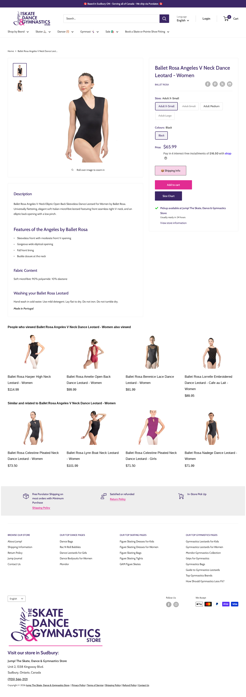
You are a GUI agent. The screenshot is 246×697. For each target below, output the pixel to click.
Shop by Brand (16, 31)
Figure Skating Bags (130, 552)
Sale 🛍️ (110, 31)
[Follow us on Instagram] (176, 604)
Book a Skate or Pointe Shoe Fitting (145, 31)
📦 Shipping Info (170, 170)
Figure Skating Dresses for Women (139, 547)
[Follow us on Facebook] (168, 604)
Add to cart (173, 185)
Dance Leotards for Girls (73, 552)
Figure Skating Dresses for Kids (137, 541)
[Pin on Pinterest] (215, 84)
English (13, 598)
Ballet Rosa (162, 84)
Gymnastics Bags (195, 564)
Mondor (64, 564)
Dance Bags (66, 541)
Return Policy (118, 499)
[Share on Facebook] (207, 84)
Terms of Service (95, 685)
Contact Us (14, 564)
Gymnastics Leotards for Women (204, 547)
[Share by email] (229, 84)
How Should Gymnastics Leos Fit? (205, 581)
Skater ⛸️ (41, 31)
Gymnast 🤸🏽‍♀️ (87, 31)
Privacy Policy (78, 685)
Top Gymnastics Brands (199, 575)
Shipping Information (20, 547)
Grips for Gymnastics (197, 558)
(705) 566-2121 (18, 679)
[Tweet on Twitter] (222, 84)
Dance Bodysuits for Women (76, 558)
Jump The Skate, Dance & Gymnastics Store (47, 685)
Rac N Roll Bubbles (70, 547)
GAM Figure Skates (130, 564)
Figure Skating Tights (131, 558)
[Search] (164, 18)
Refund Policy (129, 685)
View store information (173, 223)
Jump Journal (15, 558)
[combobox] (111, 18)
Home (11, 51)
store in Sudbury (41, 652)
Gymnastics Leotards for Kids (202, 541)
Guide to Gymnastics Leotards (203, 570)
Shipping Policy (41, 507)
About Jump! (15, 541)
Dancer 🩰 (63, 31)
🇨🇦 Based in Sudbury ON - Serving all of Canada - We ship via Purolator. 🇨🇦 (123, 3)
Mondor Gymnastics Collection (203, 552)
